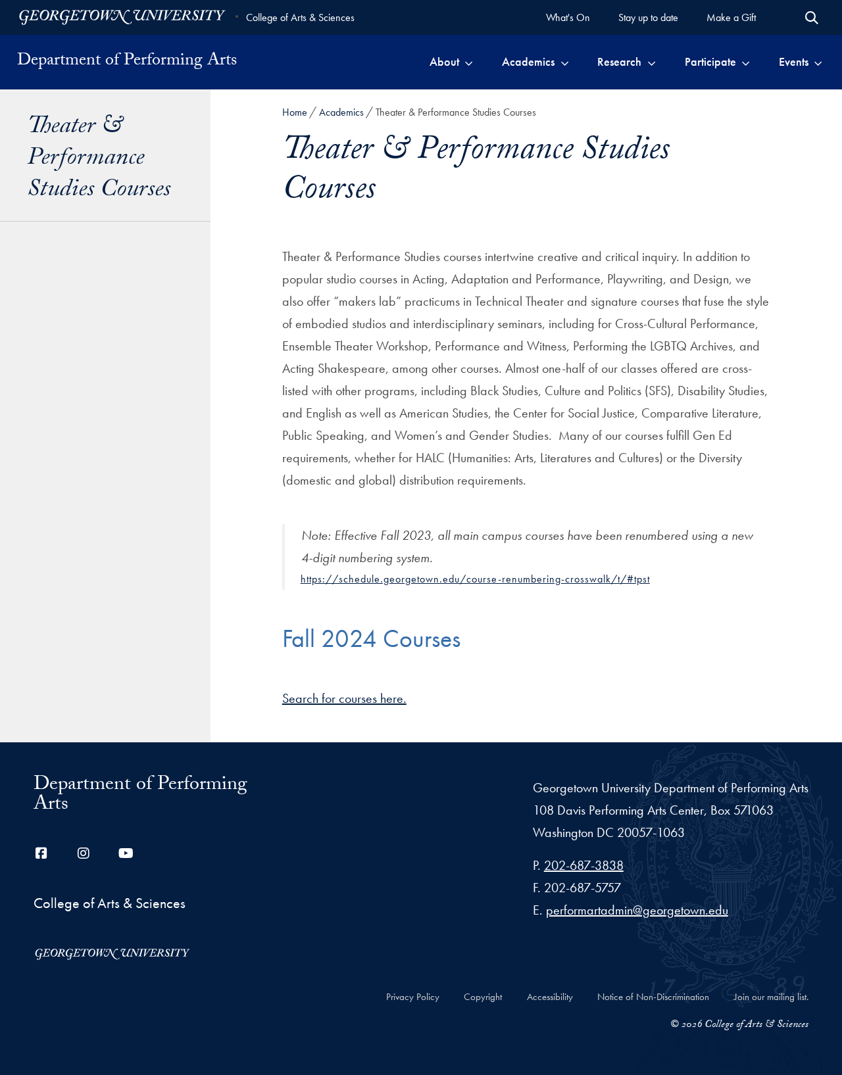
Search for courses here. (344, 698)
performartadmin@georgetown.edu (637, 910)
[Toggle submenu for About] (469, 62)
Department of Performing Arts (127, 61)
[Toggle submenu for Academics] (565, 62)
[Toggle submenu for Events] (818, 62)
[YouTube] (126, 853)
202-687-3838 (584, 865)
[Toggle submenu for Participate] (746, 62)
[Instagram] (83, 853)
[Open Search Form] (812, 18)
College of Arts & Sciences (300, 17)
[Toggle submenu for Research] (651, 62)
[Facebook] (41, 853)
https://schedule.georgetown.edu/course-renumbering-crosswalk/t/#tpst (475, 579)
